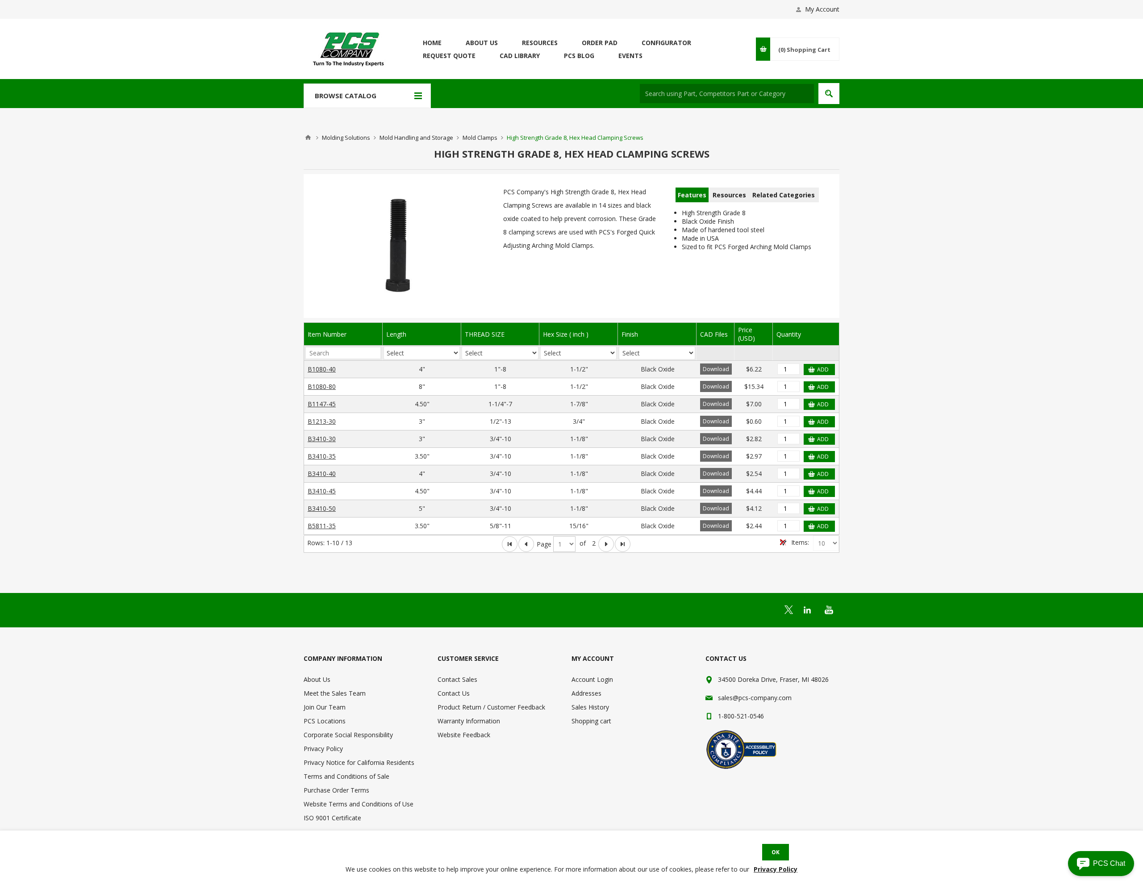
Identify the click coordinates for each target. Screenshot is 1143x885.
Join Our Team (325, 707)
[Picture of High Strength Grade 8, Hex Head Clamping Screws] (399, 248)
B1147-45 (322, 404)
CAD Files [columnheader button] (714, 334)
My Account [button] (822, 9)
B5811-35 (322, 526)
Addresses (586, 693)
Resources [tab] (729, 195)
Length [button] (396, 334)
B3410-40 (322, 473)
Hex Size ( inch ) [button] (565, 334)
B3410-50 (322, 508)
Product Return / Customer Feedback (491, 707)
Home (308, 137)
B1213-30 (322, 421)
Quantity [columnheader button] (788, 334)
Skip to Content (326, 4)
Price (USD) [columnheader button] (746, 334)
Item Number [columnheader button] (327, 334)
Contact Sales (457, 679)
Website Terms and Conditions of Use (358, 804)
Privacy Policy (323, 748)
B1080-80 (322, 386)
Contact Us (454, 693)
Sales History (590, 707)
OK (776, 852)
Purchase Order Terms (336, 790)
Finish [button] (630, 334)
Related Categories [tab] (783, 195)
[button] (1101, 863)
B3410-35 (322, 456)
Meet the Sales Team (335, 693)
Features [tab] (692, 195)
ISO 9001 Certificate (332, 818)
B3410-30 (322, 438)
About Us (317, 679)
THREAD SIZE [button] (485, 334)
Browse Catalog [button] (345, 95)
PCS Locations (325, 721)
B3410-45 (322, 491)
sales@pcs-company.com (755, 697)
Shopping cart (591, 721)
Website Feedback (464, 735)
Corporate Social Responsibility (348, 735)
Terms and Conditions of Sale (346, 776)
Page (544, 544)
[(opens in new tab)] (788, 609)
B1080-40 (322, 369)
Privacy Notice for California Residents (359, 762)
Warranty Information (469, 721)
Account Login (592, 679)
